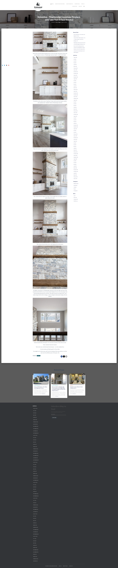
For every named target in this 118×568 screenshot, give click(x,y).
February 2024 (35, 475)
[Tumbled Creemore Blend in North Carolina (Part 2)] (77, 378)
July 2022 (75, 130)
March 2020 (35, 547)
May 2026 (75, 62)
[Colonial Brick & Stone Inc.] (38, 5)
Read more (56, 396)
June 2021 (75, 144)
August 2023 (75, 116)
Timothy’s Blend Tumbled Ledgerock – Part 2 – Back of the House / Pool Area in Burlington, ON (79, 39)
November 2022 (76, 125)
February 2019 (35, 558)
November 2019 (76, 171)
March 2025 (75, 87)
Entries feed (75, 197)
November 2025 (76, 73)
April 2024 (75, 107)
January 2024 (75, 112)
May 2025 (75, 84)
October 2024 (75, 96)
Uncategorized (75, 190)
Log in (74, 195)
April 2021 (75, 148)
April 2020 (75, 166)
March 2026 (75, 66)
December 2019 (76, 169)
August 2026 (75, 57)
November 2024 (35, 455)
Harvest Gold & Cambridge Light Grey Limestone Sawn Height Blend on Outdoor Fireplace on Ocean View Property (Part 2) (79, 47)
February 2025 (75, 89)
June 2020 (75, 162)
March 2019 (35, 556)
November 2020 (76, 153)
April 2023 (75, 123)
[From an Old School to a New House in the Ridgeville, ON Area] (41, 378)
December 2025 (76, 71)
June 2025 (75, 82)
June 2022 (75, 132)
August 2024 (75, 100)
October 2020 (75, 155)
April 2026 (75, 64)
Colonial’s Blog (74, 6)
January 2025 (75, 91)
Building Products (76, 183)
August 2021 (75, 141)
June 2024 (75, 103)
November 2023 (76, 114)
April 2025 (35, 444)
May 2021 (75, 146)
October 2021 (75, 139)
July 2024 (34, 464)
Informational (75, 185)
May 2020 (75, 164)
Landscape (75, 187)
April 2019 (75, 173)
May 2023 (75, 121)
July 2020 (75, 160)
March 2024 (35, 473)
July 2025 (75, 80)
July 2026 (75, 59)
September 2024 (76, 98)
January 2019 (75, 178)
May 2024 (75, 105)
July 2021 (34, 516)
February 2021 (35, 527)
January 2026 (35, 424)
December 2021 (76, 137)
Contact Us (80, 6)
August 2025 (75, 78)
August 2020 (35, 536)
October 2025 (75, 75)
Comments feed (76, 199)
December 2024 (35, 453)
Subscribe (54, 417)
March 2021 (35, 525)
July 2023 (34, 484)
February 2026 (75, 68)
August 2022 (75, 128)
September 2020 (76, 157)
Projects (38, 355)
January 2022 (35, 507)
